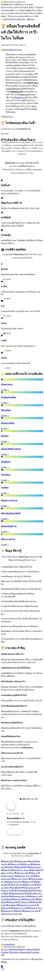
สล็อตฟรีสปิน (21, 867)
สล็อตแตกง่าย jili (19, 908)
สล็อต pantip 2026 (31, 888)
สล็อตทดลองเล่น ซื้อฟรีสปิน (22, 893)
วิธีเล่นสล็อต (36, 870)
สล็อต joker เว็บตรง (20, 879)
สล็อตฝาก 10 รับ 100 (25, 876)
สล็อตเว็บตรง (19, 97)
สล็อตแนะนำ (8, 911)
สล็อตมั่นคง (21, 949)
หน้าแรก (4, 949)
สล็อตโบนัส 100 (16, 885)
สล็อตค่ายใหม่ (8, 861)
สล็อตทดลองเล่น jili (19, 896)
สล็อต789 (6, 870)
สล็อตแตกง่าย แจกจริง (27, 905)
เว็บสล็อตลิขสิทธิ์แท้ (24, 891)
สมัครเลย (30, 19)
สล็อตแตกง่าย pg (35, 908)
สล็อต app (26, 864)
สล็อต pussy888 (22, 873)
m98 (22, 109)
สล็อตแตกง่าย (34, 896)
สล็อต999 (12, 949)
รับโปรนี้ (16, 832)
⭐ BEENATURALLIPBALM (13, 19)
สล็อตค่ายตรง (22, 861)
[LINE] (2, 966)
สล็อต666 (10, 867)
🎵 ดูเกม (18, 50)
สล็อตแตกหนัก (29, 899)
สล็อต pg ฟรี (29, 882)
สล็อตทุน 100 (15, 864)
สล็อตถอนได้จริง (33, 949)
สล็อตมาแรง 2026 (31, 911)
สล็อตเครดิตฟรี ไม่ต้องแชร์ (19, 902)
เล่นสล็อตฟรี (16, 888)
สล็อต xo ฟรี (29, 885)
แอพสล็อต (12, 905)
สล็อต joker (16, 899)
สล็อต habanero (35, 867)
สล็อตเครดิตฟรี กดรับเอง (29, 952)
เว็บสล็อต (4, 952)
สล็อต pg (34, 873)
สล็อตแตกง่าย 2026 (14, 882)
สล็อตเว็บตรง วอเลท (20, 870)
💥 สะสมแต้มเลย (8, 50)
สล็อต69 (18, 911)
